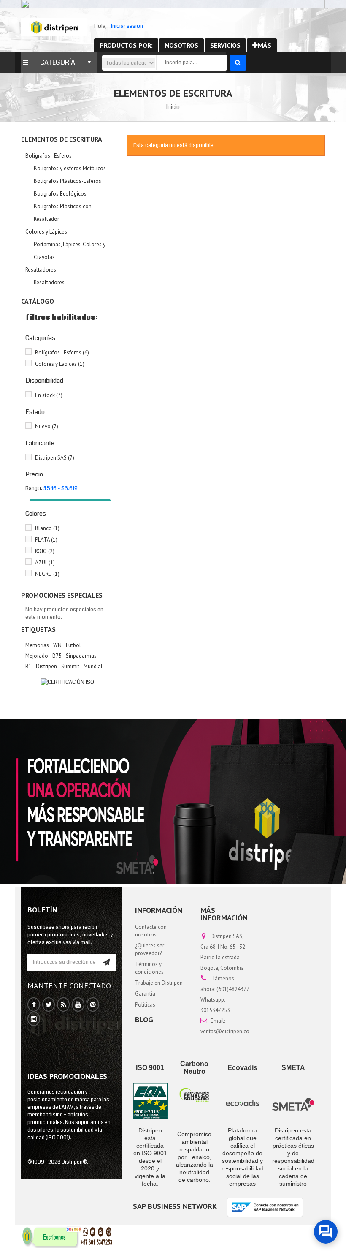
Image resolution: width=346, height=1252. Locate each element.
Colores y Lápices (46, 231)
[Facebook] (34, 1005)
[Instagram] (34, 1019)
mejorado (36, 655)
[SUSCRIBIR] (106, 962)
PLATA (46, 539)
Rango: (33, 488)
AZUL (45, 562)
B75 (57, 655)
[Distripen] (54, 27)
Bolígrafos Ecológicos (60, 193)
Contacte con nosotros (151, 930)
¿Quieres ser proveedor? (149, 949)
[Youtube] (78, 1005)
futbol (73, 645)
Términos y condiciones (149, 968)
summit (70, 666)
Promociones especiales (62, 595)
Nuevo (46, 426)
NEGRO (47, 573)
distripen (46, 666)
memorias (37, 645)
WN (57, 645)
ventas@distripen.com (227, 1031)
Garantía (145, 993)
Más (264, 45)
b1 (28, 666)
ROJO (44, 551)
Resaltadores (40, 269)
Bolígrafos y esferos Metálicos (70, 168)
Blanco (47, 528)
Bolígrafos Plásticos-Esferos (67, 181)
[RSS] (63, 1005)
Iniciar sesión (127, 26)
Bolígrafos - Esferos (48, 155)
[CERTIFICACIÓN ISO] (67, 682)
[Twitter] (49, 1005)
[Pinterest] (93, 1005)
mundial (93, 666)
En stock (48, 395)
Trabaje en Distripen (159, 982)
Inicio (173, 107)
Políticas (145, 1004)
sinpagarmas (81, 655)
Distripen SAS (54, 457)
